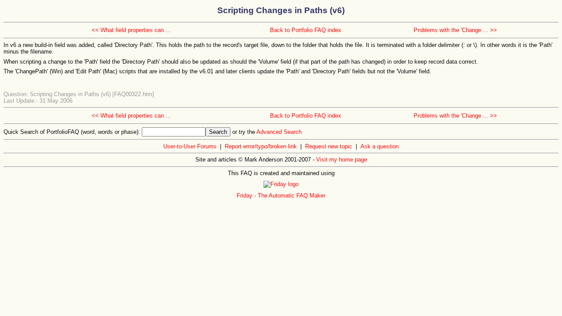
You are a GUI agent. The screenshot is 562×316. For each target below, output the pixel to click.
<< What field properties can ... (131, 30)
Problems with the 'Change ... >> (455, 30)
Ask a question (379, 146)
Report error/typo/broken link (261, 146)
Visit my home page (341, 159)
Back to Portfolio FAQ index (305, 30)
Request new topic (328, 146)
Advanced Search (279, 132)
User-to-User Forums (189, 146)
